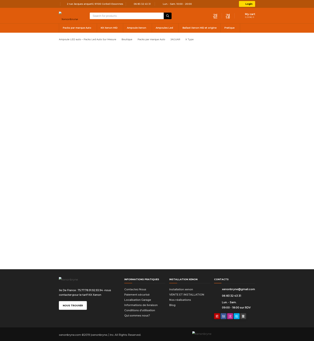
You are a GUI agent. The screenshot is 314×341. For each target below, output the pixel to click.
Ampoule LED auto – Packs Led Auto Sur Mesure (87, 39)
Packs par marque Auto (151, 39)
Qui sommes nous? (137, 315)
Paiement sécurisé (137, 294)
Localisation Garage (137, 299)
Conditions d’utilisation (139, 310)
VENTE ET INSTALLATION (186, 294)
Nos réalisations (180, 299)
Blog (172, 305)
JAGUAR (175, 39)
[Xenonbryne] (68, 15)
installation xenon (181, 289)
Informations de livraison (141, 305)
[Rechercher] (168, 16)
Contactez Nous (135, 289)
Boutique (127, 39)
